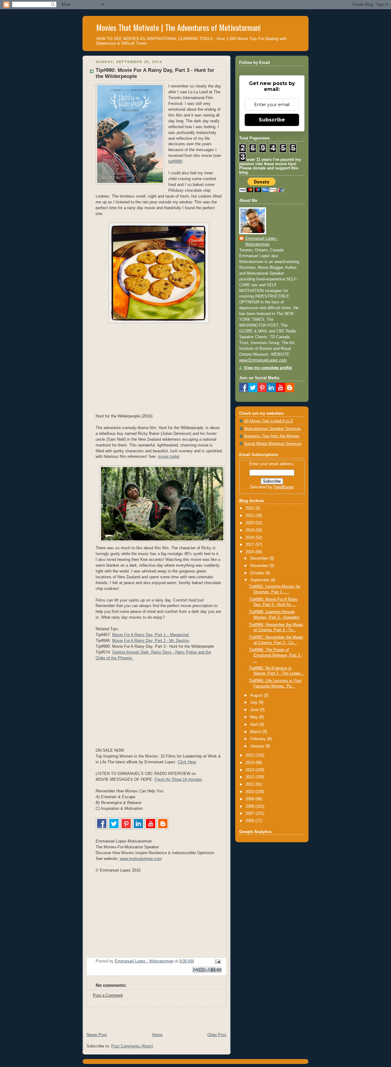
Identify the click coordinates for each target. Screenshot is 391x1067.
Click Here (187, 762)
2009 (250, 799)
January (257, 746)
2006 (250, 821)
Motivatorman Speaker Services (272, 429)
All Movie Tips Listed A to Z (268, 421)
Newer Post (96, 1035)
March (256, 732)
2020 (250, 523)
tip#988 (174, 161)
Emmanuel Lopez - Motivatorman (262, 241)
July (254, 702)
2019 (250, 530)
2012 (250, 777)
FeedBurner (283, 487)
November (259, 566)
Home (157, 1035)
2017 (250, 545)
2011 (250, 784)
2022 (250, 508)
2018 (250, 537)
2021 (250, 515)
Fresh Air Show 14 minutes (178, 779)
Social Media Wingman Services (272, 444)
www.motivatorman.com (141, 859)
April (254, 724)
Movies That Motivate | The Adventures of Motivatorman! (178, 27)
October (257, 573)
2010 (250, 792)
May (254, 717)
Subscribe (272, 120)
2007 (250, 813)
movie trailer (169, 456)
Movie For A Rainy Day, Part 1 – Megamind (151, 635)
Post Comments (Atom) (132, 1046)
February (258, 739)
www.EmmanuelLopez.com (263, 360)
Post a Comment (108, 995)
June (255, 710)
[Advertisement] (153, 1017)
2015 (250, 755)
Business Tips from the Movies (271, 436)
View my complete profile (268, 368)
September (260, 580)
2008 (250, 806)
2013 (250, 770)
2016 (250, 552)
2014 (250, 763)
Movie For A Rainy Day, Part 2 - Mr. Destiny (150, 641)
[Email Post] (217, 961)
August (257, 695)
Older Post (216, 1035)
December (259, 558)
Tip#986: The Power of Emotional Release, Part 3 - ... (275, 655)
